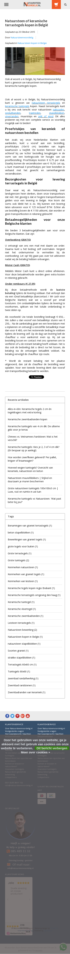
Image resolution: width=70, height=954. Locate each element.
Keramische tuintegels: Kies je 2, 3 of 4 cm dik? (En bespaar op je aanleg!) (33, 448)
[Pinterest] (17, 715)
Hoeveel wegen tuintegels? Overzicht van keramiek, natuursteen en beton (30, 469)
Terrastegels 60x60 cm (22, 664)
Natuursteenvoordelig (22, 37)
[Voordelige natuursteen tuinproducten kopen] (32, 4)
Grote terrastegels (19, 553)
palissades (58, 109)
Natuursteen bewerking (22, 629)
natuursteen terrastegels (46, 102)
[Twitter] (12, 715)
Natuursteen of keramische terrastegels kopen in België (26, 23)
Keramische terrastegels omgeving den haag (34, 595)
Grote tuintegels (18, 560)
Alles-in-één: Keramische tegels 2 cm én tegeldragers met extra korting (29, 410)
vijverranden (12, 116)
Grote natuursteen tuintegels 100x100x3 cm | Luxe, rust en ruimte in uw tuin (33, 490)
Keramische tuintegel (21, 602)
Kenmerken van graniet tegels (26, 574)
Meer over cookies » (35, 752)
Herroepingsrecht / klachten (18, 734)
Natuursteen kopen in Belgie (32, 43)
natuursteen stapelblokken (24, 643)
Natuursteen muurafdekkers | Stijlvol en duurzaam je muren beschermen (30, 479)
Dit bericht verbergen (52, 748)
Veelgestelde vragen (14, 731)
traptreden (35, 113)
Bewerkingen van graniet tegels (27, 539)
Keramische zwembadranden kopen (27, 419)
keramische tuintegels (17, 106)
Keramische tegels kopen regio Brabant (31, 588)
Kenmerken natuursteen (23, 567)
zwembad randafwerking (23, 678)
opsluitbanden (13, 113)
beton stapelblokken (21, 532)
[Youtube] (27, 715)
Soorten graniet (18, 650)
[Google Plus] (22, 715)
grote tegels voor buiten (23, 546)
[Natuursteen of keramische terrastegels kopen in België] (35, 62)
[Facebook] (7, 715)
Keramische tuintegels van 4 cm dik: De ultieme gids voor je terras (34, 428)
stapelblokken (56, 113)
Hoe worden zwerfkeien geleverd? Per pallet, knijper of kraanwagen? (32, 459)
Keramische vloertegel (22, 609)
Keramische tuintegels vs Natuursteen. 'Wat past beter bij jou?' (34, 500)
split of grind (45, 116)
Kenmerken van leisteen (23, 581)
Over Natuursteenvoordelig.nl (18, 728)
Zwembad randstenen (22, 685)
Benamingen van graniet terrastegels (30, 525)
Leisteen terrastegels (21, 622)
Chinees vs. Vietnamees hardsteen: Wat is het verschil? (33, 438)
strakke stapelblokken (21, 657)
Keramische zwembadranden (25, 615)
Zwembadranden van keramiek (26, 692)
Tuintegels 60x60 (19, 671)
